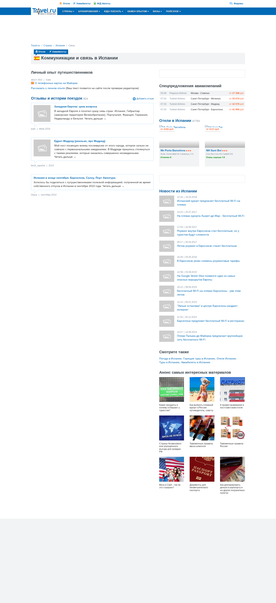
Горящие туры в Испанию (199, 358)
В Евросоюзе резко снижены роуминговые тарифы (208, 260)
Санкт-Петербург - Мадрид (205, 104)
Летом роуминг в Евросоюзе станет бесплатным (207, 245)
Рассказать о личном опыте (48, 88)
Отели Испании (226, 358)
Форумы (238, 3)
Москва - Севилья (200, 93)
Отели (66, 3)
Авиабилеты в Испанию (195, 362)
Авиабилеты (83, 3)
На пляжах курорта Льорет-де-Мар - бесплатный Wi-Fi (210, 215)
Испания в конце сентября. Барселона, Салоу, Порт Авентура (74, 177)
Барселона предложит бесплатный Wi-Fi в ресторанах (210, 320)
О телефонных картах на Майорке (56, 83)
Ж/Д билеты (103, 3)
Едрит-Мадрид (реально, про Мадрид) (79, 141)
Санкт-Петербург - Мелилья (206, 98)
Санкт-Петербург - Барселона (207, 109)
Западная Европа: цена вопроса (75, 106)
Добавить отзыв (145, 98)
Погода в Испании (170, 358)
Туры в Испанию (169, 362)
